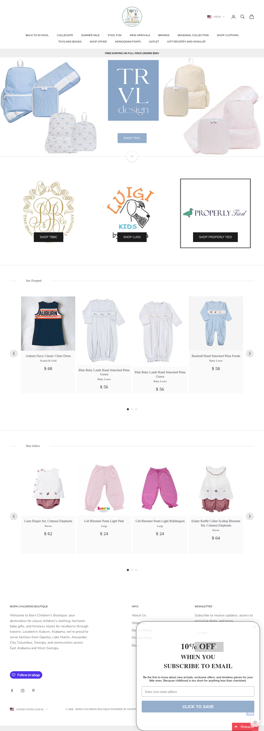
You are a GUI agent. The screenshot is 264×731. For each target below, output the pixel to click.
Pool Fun (114, 35)
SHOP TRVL (132, 138)
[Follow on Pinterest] (33, 691)
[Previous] (14, 353)
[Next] (250, 353)
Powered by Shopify (124, 709)
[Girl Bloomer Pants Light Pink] (104, 489)
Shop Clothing (228, 35)
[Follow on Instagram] (23, 691)
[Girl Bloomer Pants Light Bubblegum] (160, 489)
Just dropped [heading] (33, 280)
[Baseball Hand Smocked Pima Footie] (216, 323)
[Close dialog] (254, 626)
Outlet (154, 41)
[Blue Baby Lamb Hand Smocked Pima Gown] (104, 330)
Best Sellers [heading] (33, 446)
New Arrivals (140, 35)
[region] (132, 106)
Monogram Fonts (128, 41)
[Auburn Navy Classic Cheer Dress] (48, 323)
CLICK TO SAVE (198, 706)
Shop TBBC (48, 237)
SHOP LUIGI (132, 237)
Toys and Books (69, 41)
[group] (48, 344)
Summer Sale (90, 35)
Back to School (37, 35)
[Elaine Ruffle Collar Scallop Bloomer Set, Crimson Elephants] (216, 489)
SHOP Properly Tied (215, 237)
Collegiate (65, 35)
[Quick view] (70, 302)
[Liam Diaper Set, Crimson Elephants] (48, 489)
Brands (163, 35)
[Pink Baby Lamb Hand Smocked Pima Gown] (160, 331)
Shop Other (98, 41)
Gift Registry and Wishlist (186, 41)
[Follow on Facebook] (12, 691)
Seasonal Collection (193, 35)
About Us (139, 615)
